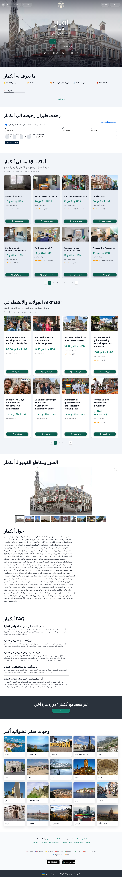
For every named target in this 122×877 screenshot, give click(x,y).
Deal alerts (35, 842)
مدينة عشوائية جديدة (61, 711)
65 (72, 283)
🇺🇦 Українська (57, 855)
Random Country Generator (51, 842)
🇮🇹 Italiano (68, 851)
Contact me (60, 839)
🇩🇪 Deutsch (59, 851)
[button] (115, 469)
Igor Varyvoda (51, 839)
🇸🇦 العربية (78, 851)
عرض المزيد (61, 99)
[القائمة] (3, 5)
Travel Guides (67, 842)
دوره (54, 41)
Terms (88, 842)
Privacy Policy (78, 842)
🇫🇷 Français (39, 851)
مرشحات (63, 41)
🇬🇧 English (29, 851)
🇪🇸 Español (49, 851)
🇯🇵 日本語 (93, 851)
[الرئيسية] (61, 4)
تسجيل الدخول (115, 4)
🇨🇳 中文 (85, 851)
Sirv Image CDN (82, 839)
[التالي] (76, 283)
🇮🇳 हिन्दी (67, 855)
